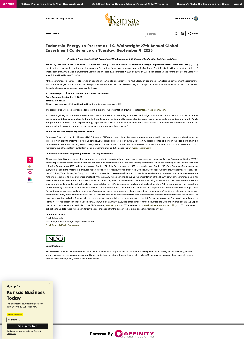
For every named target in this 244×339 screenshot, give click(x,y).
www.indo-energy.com (140, 148)
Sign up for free (27, 326)
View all (238, 4)
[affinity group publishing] (30, 173)
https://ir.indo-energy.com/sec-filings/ (159, 205)
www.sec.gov (112, 205)
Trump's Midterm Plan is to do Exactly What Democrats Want (47, 4)
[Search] (176, 34)
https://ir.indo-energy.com (153, 110)
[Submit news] (30, 160)
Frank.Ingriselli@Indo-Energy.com (62, 225)
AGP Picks (8, 4)
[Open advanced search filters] (182, 34)
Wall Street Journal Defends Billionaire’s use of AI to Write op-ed (130, 4)
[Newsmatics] (30, 179)
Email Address (15, 314)
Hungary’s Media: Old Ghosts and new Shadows (205, 4)
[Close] (49, 284)
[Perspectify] (30, 166)
